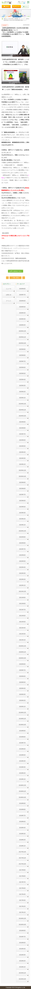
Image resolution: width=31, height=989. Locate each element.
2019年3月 (22, 767)
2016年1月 (22, 967)
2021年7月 (22, 609)
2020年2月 (22, 700)
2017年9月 (22, 870)
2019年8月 (22, 737)
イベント (23, 18)
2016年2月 (22, 961)
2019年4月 (22, 761)
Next (23, 277)
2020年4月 (22, 688)
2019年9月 (22, 730)
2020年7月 (22, 670)
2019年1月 (22, 779)
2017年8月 (22, 876)
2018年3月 (22, 833)
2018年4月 (22, 827)
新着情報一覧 (17, 18)
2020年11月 (22, 652)
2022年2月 (22, 579)
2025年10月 (22, 343)
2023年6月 (22, 500)
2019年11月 (22, 718)
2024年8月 (22, 428)
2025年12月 (22, 331)
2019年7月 (22, 743)
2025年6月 (22, 367)
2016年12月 (22, 918)
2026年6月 (22, 301)
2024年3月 (22, 458)
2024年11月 (22, 410)
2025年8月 (22, 355)
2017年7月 (22, 882)
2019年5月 (22, 755)
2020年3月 (22, 694)
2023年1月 (22, 525)
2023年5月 (22, 506)
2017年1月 (22, 912)
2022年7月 (22, 549)
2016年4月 (22, 948)
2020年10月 (22, 658)
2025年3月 (22, 385)
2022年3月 (22, 573)
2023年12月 (22, 470)
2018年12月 (22, 785)
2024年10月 (22, 416)
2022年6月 (22, 555)
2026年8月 (22, 288)
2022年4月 (22, 567)
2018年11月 (22, 791)
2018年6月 (22, 821)
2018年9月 (22, 803)
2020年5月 (22, 682)
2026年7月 (22, 294)
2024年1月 (22, 464)
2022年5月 (22, 561)
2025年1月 (22, 397)
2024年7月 (22, 434)
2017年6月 (22, 888)
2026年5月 (22, 307)
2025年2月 (22, 391)
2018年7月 (22, 815)
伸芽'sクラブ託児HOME (9, 18)
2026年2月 (22, 325)
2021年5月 (22, 621)
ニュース (8, 288)
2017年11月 (22, 858)
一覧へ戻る (15, 277)
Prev (7, 277)
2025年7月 (22, 361)
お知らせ (8, 294)
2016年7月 (22, 936)
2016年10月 (22, 924)
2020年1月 (22, 706)
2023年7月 (22, 494)
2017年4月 (22, 894)
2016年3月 (22, 955)
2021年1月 (22, 640)
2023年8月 (22, 488)
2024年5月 (22, 446)
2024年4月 (22, 452)
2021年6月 (22, 615)
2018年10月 (22, 797)
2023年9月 (22, 482)
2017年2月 (22, 906)
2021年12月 (22, 591)
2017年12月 (22, 852)
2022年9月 (22, 537)
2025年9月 (22, 349)
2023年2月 (22, 519)
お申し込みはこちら (15, 271)
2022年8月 (22, 543)
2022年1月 (22, 585)
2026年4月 (22, 313)
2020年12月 (22, 646)
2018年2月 (22, 839)
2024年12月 (22, 403)
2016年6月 (22, 942)
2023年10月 (22, 476)
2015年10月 (22, 979)
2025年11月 (22, 337)
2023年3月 (22, 512)
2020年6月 (22, 676)
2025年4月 (22, 379)
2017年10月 (22, 864)
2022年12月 (22, 531)
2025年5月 (22, 373)
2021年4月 (22, 628)
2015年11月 (22, 973)
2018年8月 (22, 809)
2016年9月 (22, 930)
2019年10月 (22, 724)
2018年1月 (22, 846)
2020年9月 (22, 664)
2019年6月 (22, 749)
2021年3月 (22, 634)
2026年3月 (22, 319)
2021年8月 (22, 603)
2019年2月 (22, 773)
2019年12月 (22, 712)
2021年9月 (22, 597)
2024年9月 (22, 422)
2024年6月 (22, 440)
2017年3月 (22, 900)
